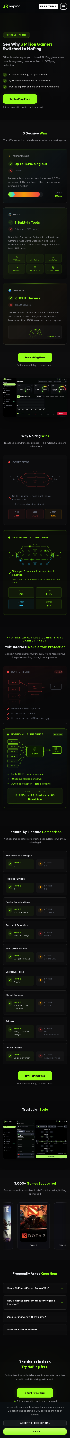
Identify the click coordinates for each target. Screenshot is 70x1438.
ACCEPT (35, 1431)
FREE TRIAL (48, 6)
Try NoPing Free (20, 99)
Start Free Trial (35, 1393)
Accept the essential (35, 1423)
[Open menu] (63, 6)
